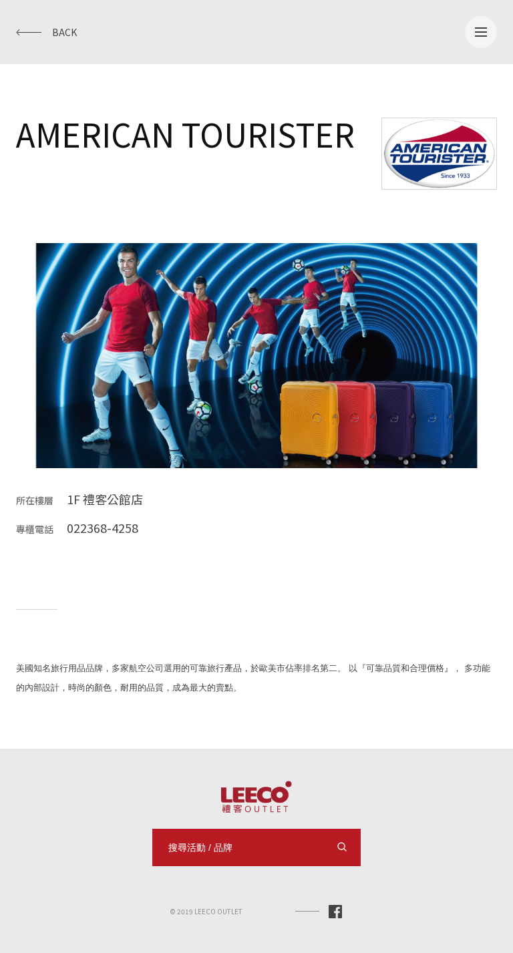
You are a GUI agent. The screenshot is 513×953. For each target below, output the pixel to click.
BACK (64, 32)
